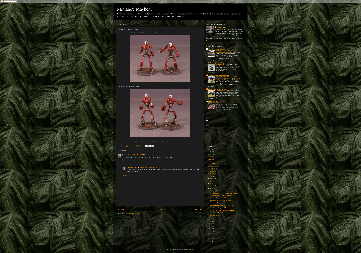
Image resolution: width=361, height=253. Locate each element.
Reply (124, 160)
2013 (210, 236)
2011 (210, 241)
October (212, 168)
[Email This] (146, 146)
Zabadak (125, 155)
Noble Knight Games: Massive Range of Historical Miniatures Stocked (226, 51)
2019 (210, 221)
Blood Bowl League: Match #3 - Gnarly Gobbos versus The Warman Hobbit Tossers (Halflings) (228, 78)
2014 (210, 234)
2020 (210, 219)
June (211, 178)
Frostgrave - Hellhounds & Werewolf (220, 200)
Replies (126, 164)
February (213, 188)
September (213, 171)
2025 (210, 151)
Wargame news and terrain (216, 49)
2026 (210, 149)
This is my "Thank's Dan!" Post (219, 198)
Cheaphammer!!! (213, 101)
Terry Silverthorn (132, 167)
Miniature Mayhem (134, 9)
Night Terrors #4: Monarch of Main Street (227, 103)
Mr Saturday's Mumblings (216, 63)
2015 (210, 231)
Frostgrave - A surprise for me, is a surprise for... (224, 205)
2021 (210, 161)
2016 (210, 229)
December (213, 163)
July (211, 176)
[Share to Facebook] (152, 146)
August (212, 173)
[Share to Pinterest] (153, 146)
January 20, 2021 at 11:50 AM (137, 155)
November (213, 166)
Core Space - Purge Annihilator (219, 208)
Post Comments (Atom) (133, 213)
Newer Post (122, 209)
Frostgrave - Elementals (217, 203)
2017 (210, 226)
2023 (210, 156)
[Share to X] (150, 146)
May (211, 181)
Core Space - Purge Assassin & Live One (222, 210)
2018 (210, 224)
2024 (210, 154)
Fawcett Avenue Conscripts (217, 89)
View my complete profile (213, 41)
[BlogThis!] (148, 146)
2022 (210, 159)
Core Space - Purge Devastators (219, 213)
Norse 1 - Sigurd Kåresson (223, 64)
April (211, 183)
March (212, 186)
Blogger (191, 249)
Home (160, 209)
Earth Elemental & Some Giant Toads (221, 195)
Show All (241, 113)
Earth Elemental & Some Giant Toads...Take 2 (223, 193)
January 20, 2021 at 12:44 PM (149, 167)
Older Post (198, 209)
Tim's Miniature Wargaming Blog (218, 75)
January (212, 191)
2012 (210, 239)
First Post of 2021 (215, 215)
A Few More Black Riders (223, 90)
